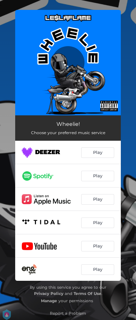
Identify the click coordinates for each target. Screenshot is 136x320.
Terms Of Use (87, 293)
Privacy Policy (48, 293)
